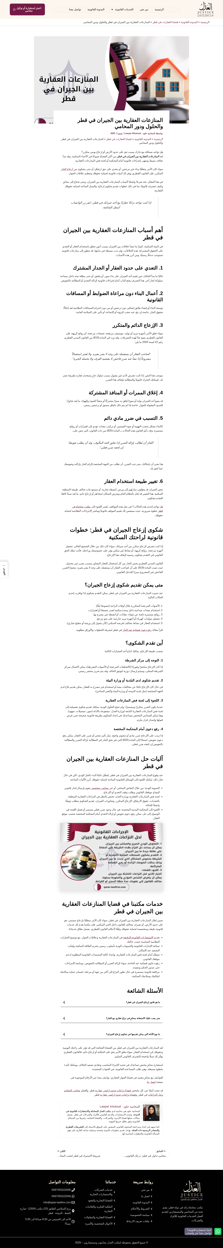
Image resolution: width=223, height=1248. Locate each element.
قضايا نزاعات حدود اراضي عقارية (113, 1090)
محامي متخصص (100, 788)
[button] (4, 570)
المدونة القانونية (96, 9)
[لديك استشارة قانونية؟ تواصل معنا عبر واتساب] (217, 1231)
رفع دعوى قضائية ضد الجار (137, 630)
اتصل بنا (151, 1082)
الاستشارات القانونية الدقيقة (138, 937)
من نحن (144, 9)
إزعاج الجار (67, 169)
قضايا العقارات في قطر (165, 22)
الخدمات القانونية (124, 9)
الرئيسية (159, 9)
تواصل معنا (75, 9)
